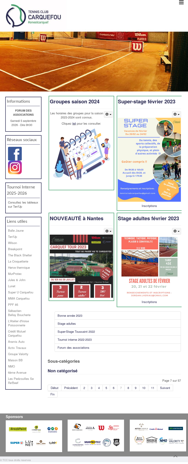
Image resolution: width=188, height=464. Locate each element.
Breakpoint (15, 249)
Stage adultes (67, 323)
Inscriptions (149, 206)
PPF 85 (13, 304)
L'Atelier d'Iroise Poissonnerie (18, 323)
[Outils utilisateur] (108, 114)
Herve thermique (19, 267)
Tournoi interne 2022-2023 (75, 339)
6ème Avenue (17, 372)
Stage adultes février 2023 (148, 218)
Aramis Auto (16, 341)
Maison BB (15, 360)
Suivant (165, 388)
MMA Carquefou (19, 298)
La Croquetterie (18, 261)
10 (143, 388)
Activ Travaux (17, 348)
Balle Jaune (16, 230)
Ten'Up (12, 236)
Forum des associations (73, 347)
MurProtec (15, 273)
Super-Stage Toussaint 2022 (76, 331)
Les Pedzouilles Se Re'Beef (21, 380)
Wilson (12, 243)
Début (54, 388)
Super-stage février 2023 (146, 101)
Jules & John (16, 280)
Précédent (71, 388)
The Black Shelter (20, 255)
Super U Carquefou (20, 292)
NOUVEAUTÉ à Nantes (76, 218)
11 (152, 388)
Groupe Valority (18, 354)
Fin (52, 394)
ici (74, 123)
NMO (11, 366)
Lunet (11, 286)
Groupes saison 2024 (75, 101)
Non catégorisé (62, 371)
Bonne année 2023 (70, 315)
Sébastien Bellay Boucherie (19, 312)
